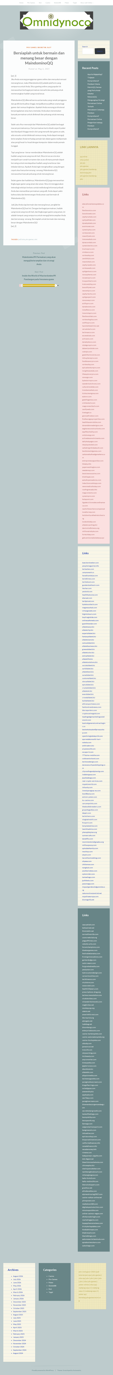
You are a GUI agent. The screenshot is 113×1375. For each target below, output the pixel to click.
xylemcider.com (88, 874)
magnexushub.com (89, 607)
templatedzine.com (89, 826)
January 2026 (18, 1298)
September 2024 (19, 1350)
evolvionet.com (88, 226)
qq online (83, 156)
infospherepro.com (90, 358)
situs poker (84, 160)
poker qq (82, 1294)
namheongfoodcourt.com (92, 1172)
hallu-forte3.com (88, 1178)
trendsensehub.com (90, 390)
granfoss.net (87, 1188)
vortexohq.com (88, 364)
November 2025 (19, 1305)
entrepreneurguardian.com (92, 461)
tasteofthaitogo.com (90, 1114)
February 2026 (18, 1295)
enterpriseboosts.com (91, 1030)
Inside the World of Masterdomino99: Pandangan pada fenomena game (39, 275)
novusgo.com (87, 377)
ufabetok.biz (87, 691)
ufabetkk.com (87, 1072)
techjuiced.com (88, 601)
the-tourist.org (88, 1018)
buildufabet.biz (88, 701)
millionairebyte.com (90, 531)
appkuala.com (87, 1095)
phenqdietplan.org (89, 832)
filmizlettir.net (88, 931)
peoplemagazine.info (90, 566)
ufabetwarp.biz (88, 627)
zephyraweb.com (89, 265)
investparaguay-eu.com (91, 790)
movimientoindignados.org (93, 842)
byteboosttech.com (90, 604)
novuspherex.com (89, 274)
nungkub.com (87, 868)
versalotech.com (88, 329)
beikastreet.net (88, 928)
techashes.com (88, 569)
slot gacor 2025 (89, 1272)
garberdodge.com (89, 960)
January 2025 (18, 1337)
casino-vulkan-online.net (92, 1197)
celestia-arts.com (89, 944)
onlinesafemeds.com (90, 620)
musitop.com (87, 851)
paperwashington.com (91, 467)
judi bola (21, 239)
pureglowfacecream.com (92, 1082)
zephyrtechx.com (89, 294)
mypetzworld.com (89, 784)
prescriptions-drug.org (91, 992)
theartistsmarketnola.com (92, 1162)
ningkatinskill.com (89, 819)
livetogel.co (86, 412)
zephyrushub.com (89, 217)
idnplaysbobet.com (90, 445)
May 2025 (17, 1324)
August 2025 (18, 1315)
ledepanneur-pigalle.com (92, 1156)
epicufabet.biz (88, 685)
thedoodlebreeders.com (91, 807)
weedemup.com (88, 470)
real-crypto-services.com (92, 781)
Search (85, 46)
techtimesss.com (89, 979)
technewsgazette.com (90, 1079)
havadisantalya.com (90, 575)
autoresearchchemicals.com (93, 1239)
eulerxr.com (86, 396)
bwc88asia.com (88, 794)
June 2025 (17, 1321)
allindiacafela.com (89, 1191)
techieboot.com (88, 582)
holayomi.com (87, 499)
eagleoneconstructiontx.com (93, 428)
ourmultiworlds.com (90, 934)
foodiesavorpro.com (90, 361)
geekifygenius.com (89, 400)
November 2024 (19, 1343)
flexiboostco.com (89, 210)
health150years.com (90, 989)
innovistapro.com (89, 313)
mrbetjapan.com (88, 1088)
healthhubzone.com (90, 595)
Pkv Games (31, 3)
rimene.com (87, 1152)
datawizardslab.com (90, 348)
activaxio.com (87, 339)
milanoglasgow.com (90, 1175)
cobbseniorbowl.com (90, 758)
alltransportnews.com (91, 704)
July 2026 (17, 1279)
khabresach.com (88, 1233)
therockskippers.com (90, 1185)
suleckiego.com (88, 1246)
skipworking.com (89, 1053)
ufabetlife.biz (87, 659)
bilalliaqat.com (88, 477)
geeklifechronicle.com (91, 355)
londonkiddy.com (89, 522)
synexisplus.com (88, 230)
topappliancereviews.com (92, 1223)
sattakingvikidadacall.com (92, 448)
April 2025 (17, 1327)
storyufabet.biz (88, 681)
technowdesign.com (90, 762)
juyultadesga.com (89, 778)
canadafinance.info (89, 1146)
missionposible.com (90, 1210)
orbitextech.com (88, 403)
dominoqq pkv (85, 173)
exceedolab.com (88, 335)
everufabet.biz (88, 694)
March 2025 (18, 1331)
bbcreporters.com (89, 710)
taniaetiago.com (88, 877)
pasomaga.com (88, 884)
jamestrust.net (88, 1047)
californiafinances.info (91, 1143)
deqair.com (86, 813)
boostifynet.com (88, 287)
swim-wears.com (89, 963)
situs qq (82, 1278)
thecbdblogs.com (89, 1236)
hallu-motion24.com (90, 1181)
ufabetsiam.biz (88, 640)
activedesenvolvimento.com (93, 438)
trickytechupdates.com (91, 1226)
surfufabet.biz (87, 668)
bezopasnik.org (88, 1120)
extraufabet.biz (88, 656)
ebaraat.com (87, 598)
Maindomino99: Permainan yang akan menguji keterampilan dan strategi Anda (39, 258)
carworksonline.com (90, 976)
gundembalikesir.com (90, 585)
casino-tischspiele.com (91, 1040)
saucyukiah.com (88, 925)
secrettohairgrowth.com (92, 1111)
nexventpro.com (88, 291)
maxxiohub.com (88, 262)
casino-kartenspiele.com (92, 1034)
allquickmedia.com (89, 1075)
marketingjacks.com (90, 1220)
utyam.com (86, 855)
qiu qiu (82, 163)
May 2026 (17, 1286)
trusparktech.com (89, 281)
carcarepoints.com (89, 803)
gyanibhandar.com (89, 624)
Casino (47, 3)
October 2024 (18, 1347)
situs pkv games (90, 1281)
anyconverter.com (89, 1059)
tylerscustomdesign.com (92, 973)
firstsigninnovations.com (92, 957)
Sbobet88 (57, 3)
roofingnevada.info (89, 489)
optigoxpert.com (89, 297)
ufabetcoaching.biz (89, 525)
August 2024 (18, 1353)
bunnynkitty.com (88, 1117)
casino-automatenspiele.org (93, 1037)
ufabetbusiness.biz (89, 646)
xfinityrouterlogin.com (91, 1217)
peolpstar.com (88, 969)
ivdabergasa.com (89, 774)
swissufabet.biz (88, 643)
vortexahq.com (88, 255)
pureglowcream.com (90, 1101)
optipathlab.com (88, 220)
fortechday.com (88, 534)
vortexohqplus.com (89, 319)
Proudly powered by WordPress (43, 1370)
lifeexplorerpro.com (90, 374)
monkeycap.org (88, 1008)
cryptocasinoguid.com (91, 713)
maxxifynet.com (88, 236)
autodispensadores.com (91, 480)
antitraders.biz (88, 746)
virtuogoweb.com (89, 611)
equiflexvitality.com (90, 432)
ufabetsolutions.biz (90, 662)
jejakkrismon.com (89, 1066)
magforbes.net (88, 1005)
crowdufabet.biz (88, 697)
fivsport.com (87, 823)
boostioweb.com (88, 213)
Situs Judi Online (86, 3)
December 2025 (19, 1302)
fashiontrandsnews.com (91, 707)
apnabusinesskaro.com (91, 1242)
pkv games (29, 239)
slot (35, 239)
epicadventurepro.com (91, 367)
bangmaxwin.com (89, 1130)
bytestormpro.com (89, 380)
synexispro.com (88, 496)
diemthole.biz (87, 1069)
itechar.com (86, 588)
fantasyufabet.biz (89, 636)
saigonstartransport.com (92, 1127)
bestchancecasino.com (91, 473)
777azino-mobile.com (91, 755)
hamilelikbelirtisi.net (90, 326)
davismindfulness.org (90, 528)
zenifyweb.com (88, 409)
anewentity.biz (88, 1091)
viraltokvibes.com (89, 998)
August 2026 (18, 1276)
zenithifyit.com (88, 258)
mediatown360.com (90, 1204)
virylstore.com (88, 982)
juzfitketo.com (87, 880)
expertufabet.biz (88, 633)
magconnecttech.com (90, 406)
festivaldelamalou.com (91, 953)
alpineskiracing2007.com (92, 1194)
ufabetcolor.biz (88, 652)
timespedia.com (88, 1063)
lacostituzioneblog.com (91, 858)
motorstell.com (88, 986)
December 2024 (19, 1340)
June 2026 (17, 1282)
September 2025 (19, 1311)
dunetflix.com (87, 839)
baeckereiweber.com (90, 563)
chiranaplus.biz (88, 1165)
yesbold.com (87, 591)
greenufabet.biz (88, 649)
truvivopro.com (88, 249)
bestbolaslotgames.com (91, 451)
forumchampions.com (91, 947)
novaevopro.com (88, 278)
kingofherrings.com (90, 1085)
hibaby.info (86, 464)
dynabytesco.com (89, 342)
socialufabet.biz (88, 665)
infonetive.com (88, 1133)
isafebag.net (87, 1024)
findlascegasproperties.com (93, 419)
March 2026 (18, 1292)
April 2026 (17, 1289)
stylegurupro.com (89, 345)
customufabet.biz (89, 678)
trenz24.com (87, 1050)
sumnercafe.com (88, 835)
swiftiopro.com (88, 323)
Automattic (77, 1370)
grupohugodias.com (90, 810)
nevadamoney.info (89, 1149)
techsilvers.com (88, 816)
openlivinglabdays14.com (92, 736)
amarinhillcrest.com (90, 1014)
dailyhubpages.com (90, 441)
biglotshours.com (89, 614)
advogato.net (87, 1021)
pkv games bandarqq (88, 169)
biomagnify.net (88, 900)
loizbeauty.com (88, 1056)
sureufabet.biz (88, 675)
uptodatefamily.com (90, 848)
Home (21, 3)
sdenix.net (86, 1011)
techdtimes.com (88, 579)
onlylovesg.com (88, 435)
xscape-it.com (87, 752)
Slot (40, 3)
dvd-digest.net (88, 1159)
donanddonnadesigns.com (92, 425)
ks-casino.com (88, 800)
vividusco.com (87, 252)
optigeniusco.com (89, 271)
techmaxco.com (88, 332)
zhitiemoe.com (88, 864)
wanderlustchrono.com (91, 384)
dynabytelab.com (89, 223)
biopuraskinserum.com (91, 1140)
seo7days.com (87, 1098)
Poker (67, 3)
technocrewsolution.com (92, 995)
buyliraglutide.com (89, 617)
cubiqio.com (87, 352)
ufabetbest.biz (88, 672)
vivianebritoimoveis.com (92, 1002)
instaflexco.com (88, 310)
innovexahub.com (89, 239)
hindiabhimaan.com (90, 1229)
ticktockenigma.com (90, 393)
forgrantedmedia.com (90, 966)
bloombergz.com (89, 1027)
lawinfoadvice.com (89, 829)
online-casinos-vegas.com (92, 1213)
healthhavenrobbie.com (91, 422)
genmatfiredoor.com (90, 416)
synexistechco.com (89, 246)
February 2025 (18, 1334)
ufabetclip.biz (87, 630)
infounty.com (87, 787)
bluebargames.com (89, 950)
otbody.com (86, 1043)
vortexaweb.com (88, 268)
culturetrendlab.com (90, 387)
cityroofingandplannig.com (93, 771)
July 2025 (17, 1318)
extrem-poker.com (89, 797)
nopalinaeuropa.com (90, 896)
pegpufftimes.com (89, 941)
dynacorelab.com (89, 242)
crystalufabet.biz (89, 688)
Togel (75, 3)
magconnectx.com (89, 493)
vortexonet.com (88, 233)
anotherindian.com (89, 871)
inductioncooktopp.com (91, 483)
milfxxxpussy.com (89, 845)
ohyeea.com (86, 861)
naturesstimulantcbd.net (92, 893)
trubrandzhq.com (89, 284)
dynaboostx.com (88, 306)
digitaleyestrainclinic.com (92, 1207)
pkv (81, 179)
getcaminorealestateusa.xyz (93, 538)
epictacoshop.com (89, 1136)
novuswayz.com (88, 300)
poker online (84, 1285)
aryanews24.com (88, 749)
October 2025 (18, 1308)
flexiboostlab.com (89, 316)
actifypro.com (87, 303)
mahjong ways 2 (85, 1288)
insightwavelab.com (90, 371)
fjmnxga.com (87, 1124)
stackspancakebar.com (91, 1168)
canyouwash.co (88, 572)
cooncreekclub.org (89, 937)
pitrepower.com (88, 1201)
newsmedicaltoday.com (91, 486)
